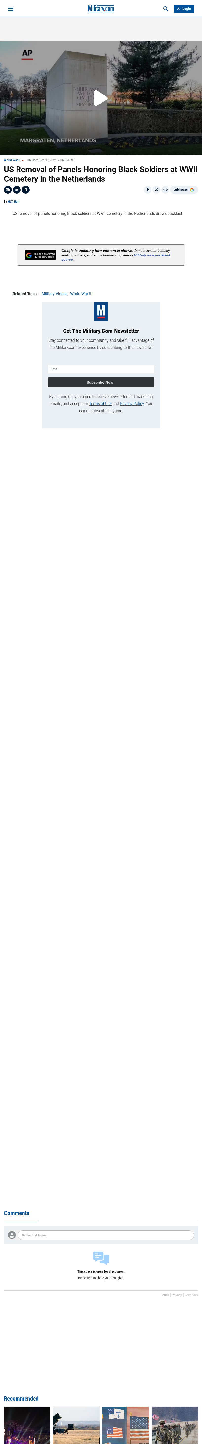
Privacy (177, 1295)
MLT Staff (13, 201)
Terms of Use (100, 403)
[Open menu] (10, 9)
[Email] (165, 190)
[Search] (165, 9)
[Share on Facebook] (148, 190)
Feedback (191, 1295)
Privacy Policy (132, 403)
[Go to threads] (8, 190)
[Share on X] (156, 190)
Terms (165, 1295)
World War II (12, 160)
